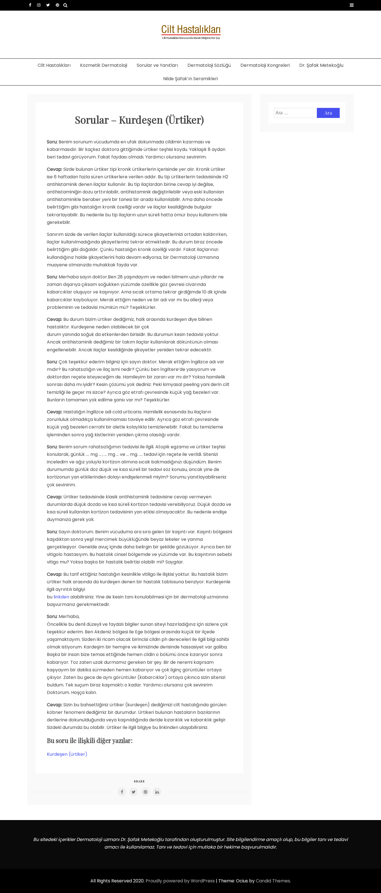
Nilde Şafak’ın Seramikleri (190, 78)
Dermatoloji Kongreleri (265, 65)
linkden (61, 597)
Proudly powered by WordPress (181, 881)
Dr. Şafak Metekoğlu (321, 65)
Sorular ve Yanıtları (157, 65)
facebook (30, 5)
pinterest (57, 5)
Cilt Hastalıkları (54, 65)
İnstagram (38, 5)
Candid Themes (273, 881)
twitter (48, 5)
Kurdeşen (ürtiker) (67, 754)
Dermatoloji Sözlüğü (209, 65)
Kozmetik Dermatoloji (103, 65)
